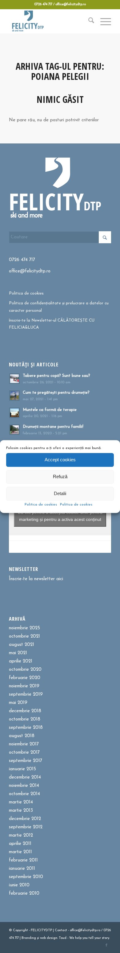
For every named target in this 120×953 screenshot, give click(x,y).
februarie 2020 (24, 678)
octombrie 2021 (24, 636)
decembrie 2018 (25, 711)
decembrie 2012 (25, 819)
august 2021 (21, 644)
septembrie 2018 (26, 727)
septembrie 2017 (25, 761)
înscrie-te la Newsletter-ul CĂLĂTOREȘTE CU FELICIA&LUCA (51, 324)
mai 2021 (18, 653)
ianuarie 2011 (22, 868)
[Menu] (102, 21)
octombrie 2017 (24, 752)
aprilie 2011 (20, 844)
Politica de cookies (41, 504)
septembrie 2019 (26, 694)
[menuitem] (88, 21)
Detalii (60, 493)
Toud (62, 938)
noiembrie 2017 (24, 744)
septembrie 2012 (25, 827)
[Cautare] (88, 21)
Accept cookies (60, 459)
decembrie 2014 (25, 777)
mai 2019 (18, 703)
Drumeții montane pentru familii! (53, 427)
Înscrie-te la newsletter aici (36, 579)
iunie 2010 (19, 885)
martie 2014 (21, 802)
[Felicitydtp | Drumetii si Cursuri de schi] (49, 21)
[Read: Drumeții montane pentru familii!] (14, 429)
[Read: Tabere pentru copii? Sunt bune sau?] (14, 378)
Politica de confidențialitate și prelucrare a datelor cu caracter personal (59, 306)
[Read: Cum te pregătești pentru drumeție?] (14, 395)
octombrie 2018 (24, 719)
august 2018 (21, 736)
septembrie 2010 (26, 877)
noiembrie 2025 (24, 628)
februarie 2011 (23, 860)
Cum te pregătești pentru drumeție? (56, 393)
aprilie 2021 (20, 661)
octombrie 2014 (24, 794)
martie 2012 (21, 835)
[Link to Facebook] (106, 945)
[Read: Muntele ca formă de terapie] (14, 412)
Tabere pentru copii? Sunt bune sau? (56, 376)
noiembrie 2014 (24, 785)
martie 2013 (21, 810)
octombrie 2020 (25, 669)
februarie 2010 (24, 893)
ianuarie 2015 (22, 769)
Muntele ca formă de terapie (50, 410)
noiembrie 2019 (24, 686)
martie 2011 (20, 852)
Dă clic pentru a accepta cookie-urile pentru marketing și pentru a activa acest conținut (60, 516)
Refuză (60, 476)
